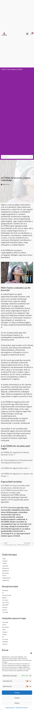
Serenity (4, 610)
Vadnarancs (5, 568)
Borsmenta (5, 573)
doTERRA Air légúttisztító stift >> (15, 468)
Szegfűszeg (5, 580)
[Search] (31, 157)
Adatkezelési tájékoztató (21, 707)
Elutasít (17, 698)
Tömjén (4, 563)
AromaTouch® (6, 595)
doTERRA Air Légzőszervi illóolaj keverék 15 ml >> (15, 453)
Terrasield (5, 612)
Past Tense (5, 602)
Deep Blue (5, 590)
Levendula (5, 566)
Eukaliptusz (5, 570)
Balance (4, 597)
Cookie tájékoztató (10, 707)
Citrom (4, 575)
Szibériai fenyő (6, 578)
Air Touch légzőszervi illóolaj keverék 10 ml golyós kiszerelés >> (17, 461)
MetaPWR (5, 605)
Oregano (4, 632)
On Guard (5, 600)
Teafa (3, 558)
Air (3, 593)
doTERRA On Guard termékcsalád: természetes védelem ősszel (15, 486)
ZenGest (4, 607)
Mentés (17, 703)
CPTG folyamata (10, 507)
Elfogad (17, 692)
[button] (31, 653)
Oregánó (4, 561)
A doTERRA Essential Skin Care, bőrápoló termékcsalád (14, 491)
